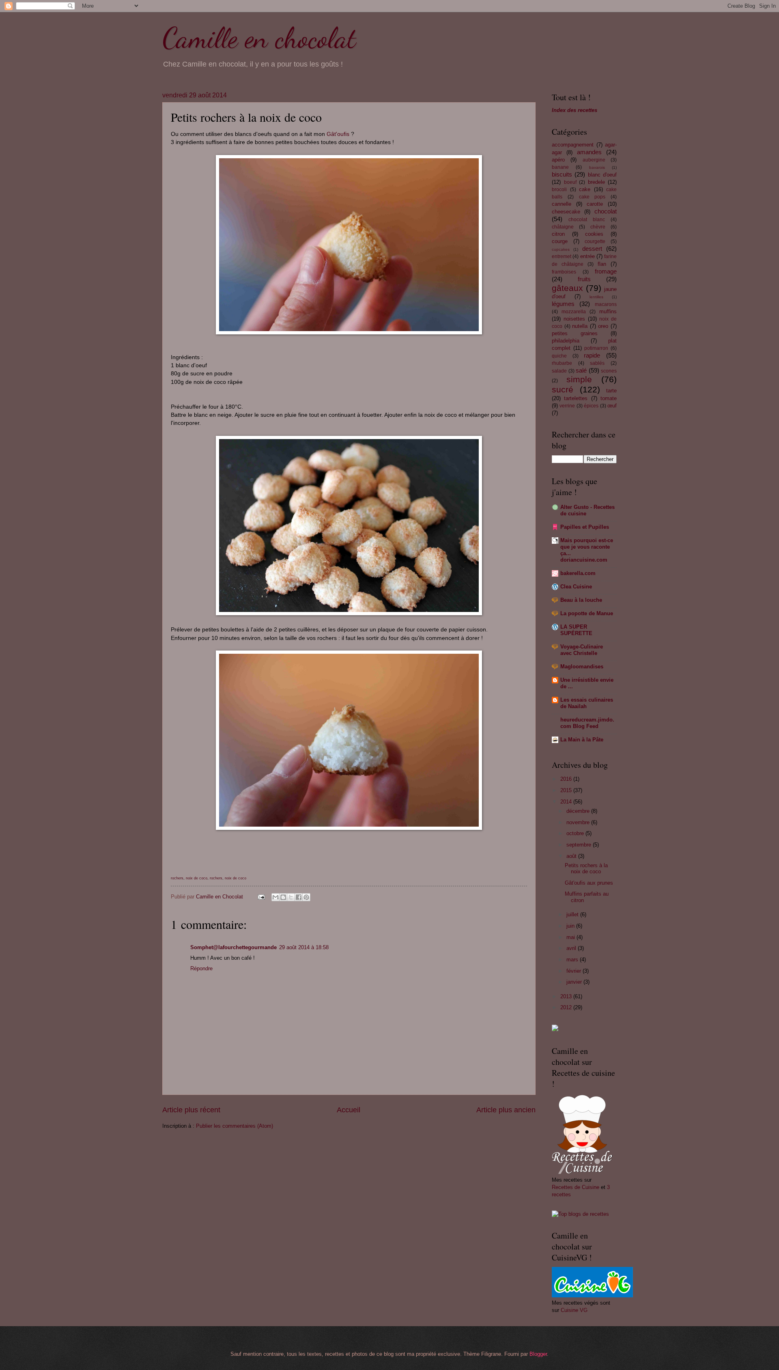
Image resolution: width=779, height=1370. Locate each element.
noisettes (574, 319)
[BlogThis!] (283, 897)
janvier (574, 982)
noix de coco (196, 878)
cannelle (561, 204)
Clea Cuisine (576, 587)
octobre (575, 833)
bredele (596, 182)
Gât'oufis (338, 134)
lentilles (596, 297)
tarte (611, 391)
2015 (566, 790)
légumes (563, 303)
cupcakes (561, 249)
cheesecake (566, 212)
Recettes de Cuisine (575, 1187)
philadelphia (565, 341)
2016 (566, 779)
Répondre (201, 968)
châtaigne (563, 226)
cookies (594, 234)
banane (560, 167)
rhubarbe (562, 363)
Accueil (348, 1110)
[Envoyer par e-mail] (275, 897)
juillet (573, 914)
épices (591, 405)
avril (572, 948)
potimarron (596, 348)
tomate (608, 398)
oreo (603, 326)
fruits (584, 279)
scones (609, 370)
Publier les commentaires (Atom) (234, 1126)
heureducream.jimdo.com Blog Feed (587, 723)
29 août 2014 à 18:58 (304, 947)
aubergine (594, 159)
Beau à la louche (581, 600)
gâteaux (567, 288)
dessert (592, 248)
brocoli (559, 189)
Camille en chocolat (259, 38)
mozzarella (574, 311)
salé (581, 370)
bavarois (597, 167)
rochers (177, 878)
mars (573, 959)
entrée (587, 256)
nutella (579, 326)
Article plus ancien (506, 1110)
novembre (578, 822)
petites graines (575, 333)
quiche (559, 355)
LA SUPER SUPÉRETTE (576, 630)
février (574, 971)
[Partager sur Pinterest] (306, 897)
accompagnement (573, 145)
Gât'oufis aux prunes (589, 883)
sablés (597, 363)
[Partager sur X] (291, 897)
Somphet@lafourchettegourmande (233, 947)
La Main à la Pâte (581, 740)
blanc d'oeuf (602, 175)
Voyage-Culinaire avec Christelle (581, 650)
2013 (566, 996)
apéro (558, 160)
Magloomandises (581, 666)
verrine (567, 405)
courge (560, 241)
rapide (592, 355)
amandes (589, 152)
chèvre (597, 226)
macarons (606, 304)
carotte (595, 204)
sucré (562, 389)
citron (558, 234)
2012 (566, 1007)
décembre (578, 811)
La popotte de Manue (586, 613)
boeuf (570, 182)
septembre (579, 845)
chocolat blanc (586, 219)
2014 (566, 802)
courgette (595, 241)
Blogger (538, 1354)
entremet (561, 256)
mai (571, 937)
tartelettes (575, 398)
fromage (606, 271)
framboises (564, 271)
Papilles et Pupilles (584, 527)
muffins (608, 311)
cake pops (592, 196)
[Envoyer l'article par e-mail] (261, 897)
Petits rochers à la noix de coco (586, 868)
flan (602, 264)
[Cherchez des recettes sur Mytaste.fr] (580, 1214)
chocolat (605, 211)
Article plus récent (191, 1110)
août (572, 856)
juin (571, 926)
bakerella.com (578, 573)
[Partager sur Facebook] (299, 897)
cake (584, 189)
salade (559, 370)
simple (579, 379)
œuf (612, 406)
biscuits (562, 174)
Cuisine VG (574, 1310)
